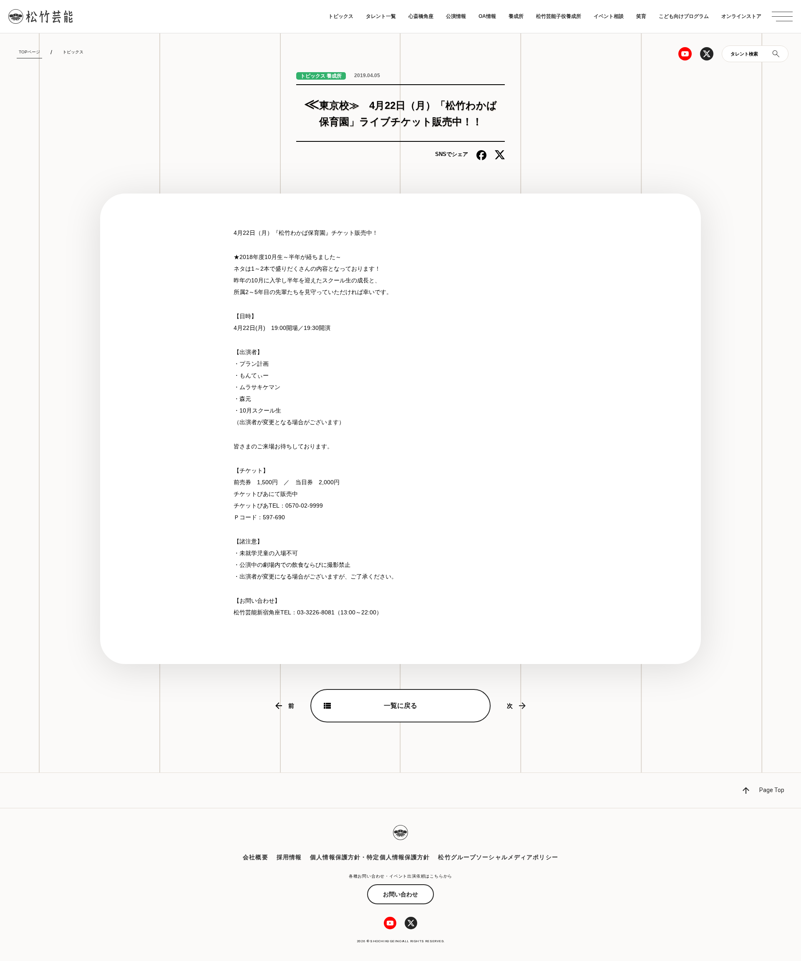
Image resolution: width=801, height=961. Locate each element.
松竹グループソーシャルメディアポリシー (498, 857)
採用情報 (289, 857)
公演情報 (456, 16)
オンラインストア (741, 16)
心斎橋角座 (420, 16)
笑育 (641, 16)
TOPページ (29, 52)
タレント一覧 (381, 16)
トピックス (340, 16)
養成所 (516, 16)
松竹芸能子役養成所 (558, 16)
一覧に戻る (400, 705)
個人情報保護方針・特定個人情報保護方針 (370, 857)
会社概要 (255, 857)
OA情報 (487, 16)
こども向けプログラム (684, 16)
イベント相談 (609, 16)
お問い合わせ (400, 894)
